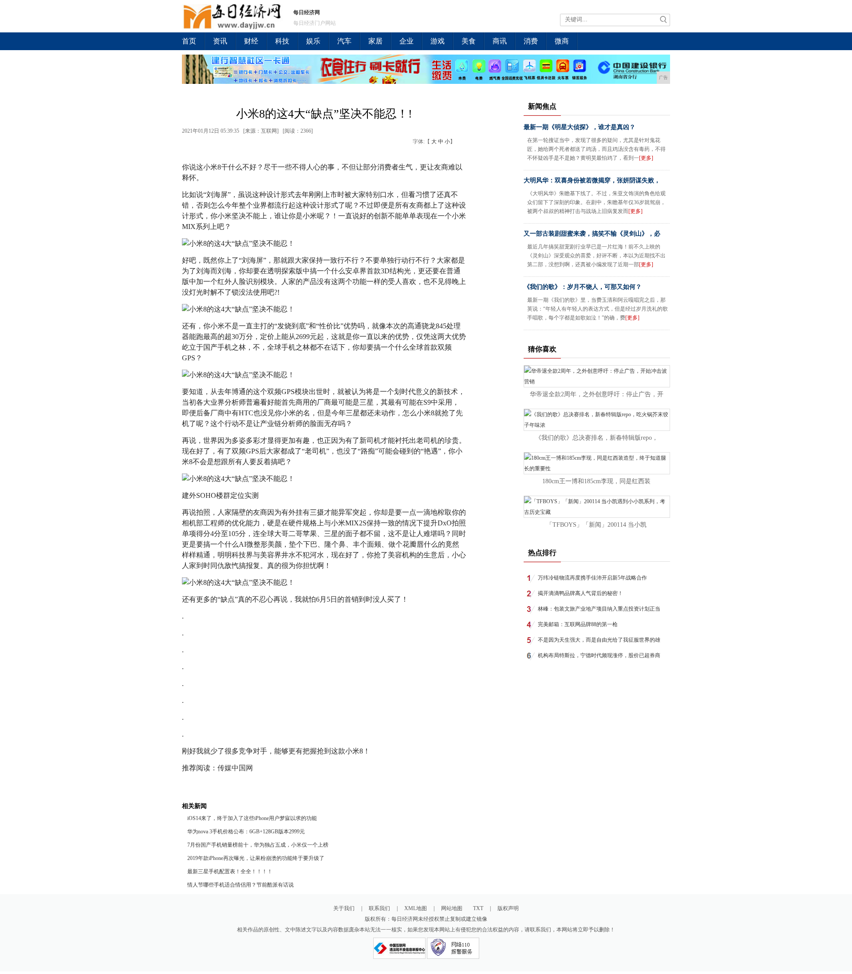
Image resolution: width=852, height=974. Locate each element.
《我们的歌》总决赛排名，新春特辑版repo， (596, 437)
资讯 (220, 41)
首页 (189, 41)
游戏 (437, 41)
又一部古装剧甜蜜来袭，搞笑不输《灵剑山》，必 (592, 233)
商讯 (500, 41)
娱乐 (313, 41)
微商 (562, 41)
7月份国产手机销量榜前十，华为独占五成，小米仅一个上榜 (257, 845)
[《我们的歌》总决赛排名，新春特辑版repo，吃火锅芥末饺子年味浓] (597, 425)
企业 (406, 41)
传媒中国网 (235, 768)
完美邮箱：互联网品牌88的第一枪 (578, 624)
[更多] (646, 158)
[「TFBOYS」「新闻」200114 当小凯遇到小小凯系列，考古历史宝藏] (597, 512)
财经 (251, 41)
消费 (531, 41)
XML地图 (415, 908)
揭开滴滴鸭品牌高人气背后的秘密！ (580, 593)
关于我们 (344, 908)
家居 (375, 41)
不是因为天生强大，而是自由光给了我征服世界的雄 (599, 640)
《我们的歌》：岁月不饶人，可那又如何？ (583, 287)
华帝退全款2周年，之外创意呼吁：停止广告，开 (596, 394)
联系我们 (379, 908)
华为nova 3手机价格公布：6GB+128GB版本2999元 (246, 831)
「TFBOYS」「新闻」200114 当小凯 (596, 524)
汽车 (344, 41)
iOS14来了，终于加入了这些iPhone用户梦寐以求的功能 (252, 818)
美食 (469, 41)
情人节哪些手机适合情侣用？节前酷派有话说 (240, 885)
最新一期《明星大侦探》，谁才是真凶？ (579, 127)
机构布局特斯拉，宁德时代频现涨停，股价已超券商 (599, 655)
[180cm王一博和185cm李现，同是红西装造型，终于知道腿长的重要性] (597, 468)
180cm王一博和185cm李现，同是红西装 (596, 481)
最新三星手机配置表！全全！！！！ (229, 871)
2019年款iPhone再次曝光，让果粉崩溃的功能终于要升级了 (255, 858)
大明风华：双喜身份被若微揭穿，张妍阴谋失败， (592, 180)
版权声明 (508, 908)
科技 (282, 41)
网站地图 (451, 908)
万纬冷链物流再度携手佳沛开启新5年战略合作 (592, 578)
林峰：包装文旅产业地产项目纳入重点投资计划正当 (599, 609)
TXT (478, 908)
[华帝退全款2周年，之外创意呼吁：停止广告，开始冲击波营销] (597, 382)
